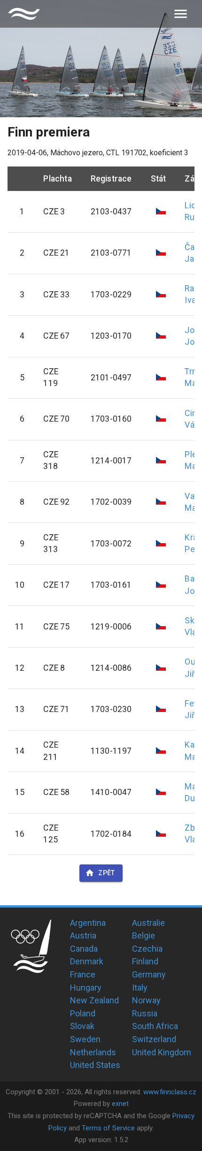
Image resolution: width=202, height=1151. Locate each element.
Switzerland (154, 1039)
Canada (84, 949)
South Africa (155, 1026)
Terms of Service (108, 1128)
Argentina (88, 923)
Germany (149, 974)
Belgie (143, 935)
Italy (140, 987)
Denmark (86, 961)
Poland (82, 1013)
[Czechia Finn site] (24, 14)
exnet (120, 1103)
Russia (144, 1013)
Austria (83, 935)
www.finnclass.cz (169, 1092)
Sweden (85, 1039)
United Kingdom (161, 1052)
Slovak (82, 1026)
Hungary (85, 987)
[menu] (180, 14)
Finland (145, 961)
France (82, 974)
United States (95, 1065)
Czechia (147, 949)
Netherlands (93, 1052)
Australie (148, 923)
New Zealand (94, 1000)
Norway (146, 1000)
